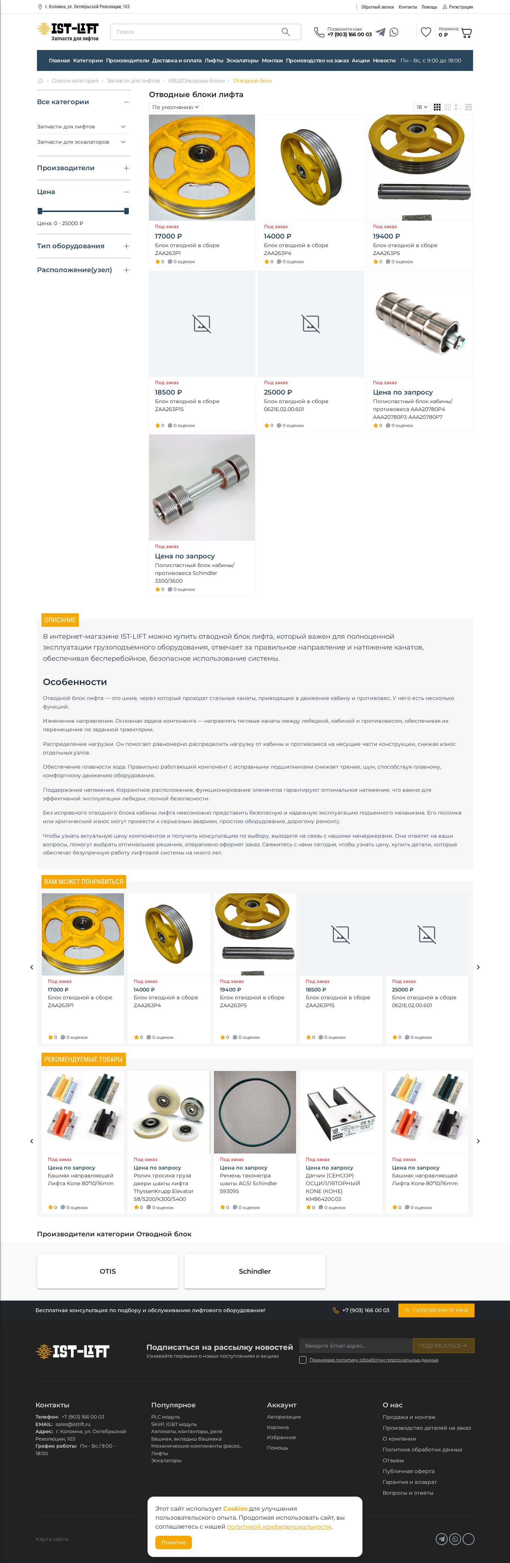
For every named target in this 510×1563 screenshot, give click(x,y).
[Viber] (407, 32)
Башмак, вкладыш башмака (186, 1439)
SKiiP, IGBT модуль (174, 1424)
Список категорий (75, 80)
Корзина (278, 1427)
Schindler (255, 1271)
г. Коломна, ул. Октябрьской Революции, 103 (87, 6)
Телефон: (47, 1417)
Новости (384, 60)
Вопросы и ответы (408, 1492)
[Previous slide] (31, 968)
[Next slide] (478, 968)
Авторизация (284, 1417)
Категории (88, 60)
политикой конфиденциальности (279, 1526)
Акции (361, 60)
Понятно (173, 1542)
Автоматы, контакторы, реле (187, 1431)
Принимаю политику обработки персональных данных (374, 1360)
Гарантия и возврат (410, 1482)
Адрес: (44, 1431)
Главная (59, 60)
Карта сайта (51, 1539)
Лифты (214, 60)
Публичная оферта (409, 1471)
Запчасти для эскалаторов (73, 141)
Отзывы (393, 1460)
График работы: (56, 1446)
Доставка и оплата (177, 60)
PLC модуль (165, 1417)
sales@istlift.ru (73, 1424)
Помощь (277, 1448)
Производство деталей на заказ (427, 1428)
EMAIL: (44, 1424)
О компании (399, 1438)
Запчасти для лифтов (133, 80)
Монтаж (272, 60)
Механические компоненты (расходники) (204, 1446)
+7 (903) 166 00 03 (83, 1417)
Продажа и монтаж (409, 1417)
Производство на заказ (317, 60)
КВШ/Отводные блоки (196, 80)
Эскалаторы (242, 60)
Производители (127, 60)
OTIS (108, 1271)
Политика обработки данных (422, 1449)
